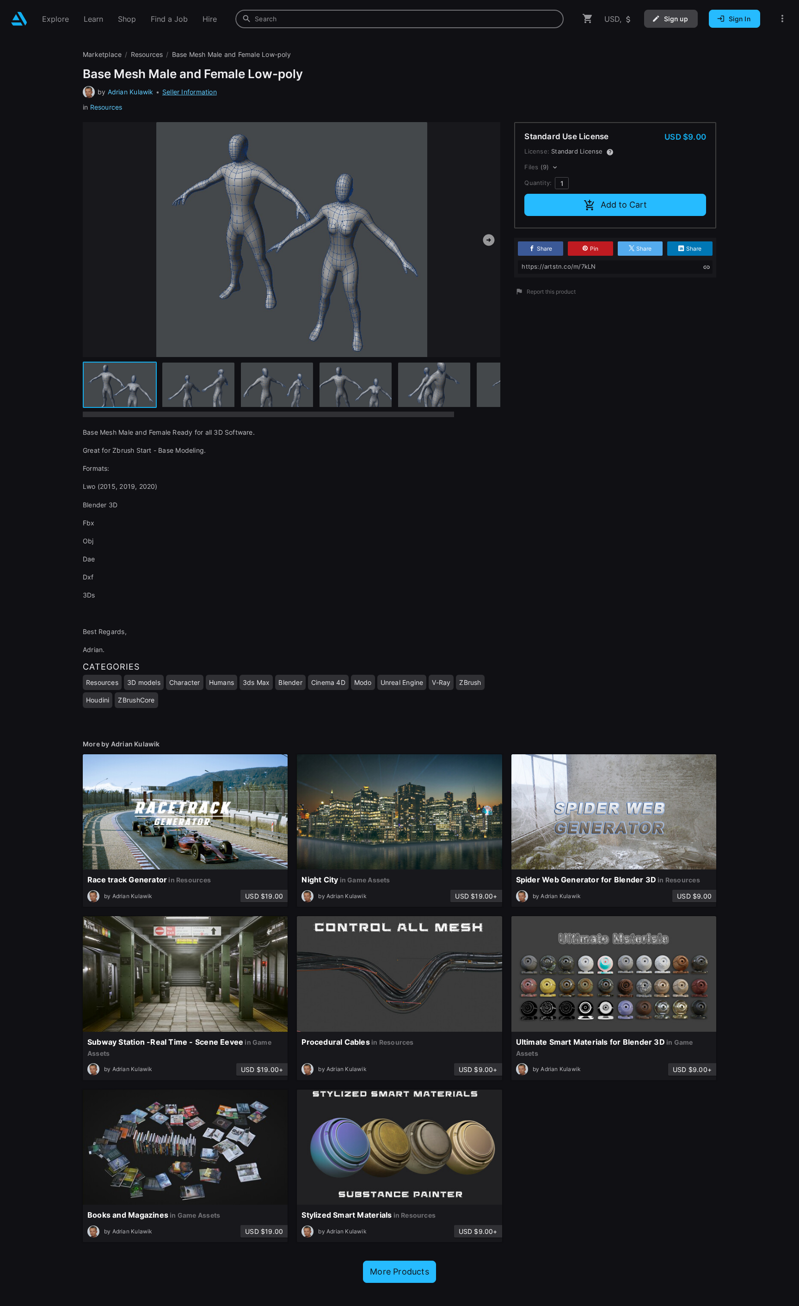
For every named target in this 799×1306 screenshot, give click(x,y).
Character (184, 682)
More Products (399, 1271)
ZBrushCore (136, 700)
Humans (221, 682)
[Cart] (587, 18)
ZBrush (470, 682)
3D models (143, 682)
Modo (363, 682)
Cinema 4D (328, 682)
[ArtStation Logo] (19, 19)
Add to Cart (624, 204)
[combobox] (399, 19)
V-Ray (441, 682)
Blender (290, 682)
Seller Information (189, 92)
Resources (106, 107)
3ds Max (256, 682)
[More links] (782, 18)
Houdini (97, 700)
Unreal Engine (402, 682)
